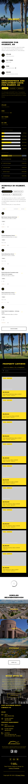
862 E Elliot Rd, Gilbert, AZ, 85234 (8, 275)
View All (14, 662)
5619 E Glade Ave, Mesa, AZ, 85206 (8, 294)
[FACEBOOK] (10, 759)
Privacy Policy (20, 775)
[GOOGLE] (17, 759)
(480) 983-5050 (8, 730)
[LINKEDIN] (14, 759)
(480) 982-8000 (8, 720)
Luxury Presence (14, 768)
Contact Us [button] (14, 695)
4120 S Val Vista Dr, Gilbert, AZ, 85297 (9, 218)
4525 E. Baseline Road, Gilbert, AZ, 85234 (9, 314)
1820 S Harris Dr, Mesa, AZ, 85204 (8, 255)
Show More (14, 328)
